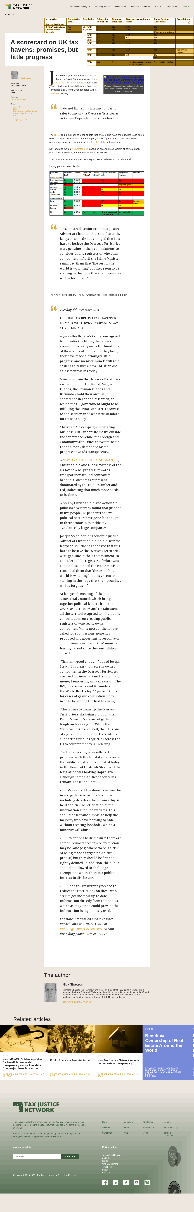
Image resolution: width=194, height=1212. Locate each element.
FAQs (125, 1133)
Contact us (148, 1122)
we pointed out (80, 149)
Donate (185, 6)
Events (158, 6)
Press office (148, 1127)
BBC (56, 135)
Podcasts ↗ (128, 1122)
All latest (106, 1127)
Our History (107, 1133)
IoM (14, 115)
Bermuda (17, 107)
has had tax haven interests (71, 82)
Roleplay (72, 1175)
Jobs (145, 1133)
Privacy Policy (170, 1127)
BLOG (11, 14)
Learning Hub (101, 6)
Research (119, 6)
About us (170, 6)
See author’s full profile (77, 1002)
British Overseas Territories (25, 111)
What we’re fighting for (80, 6)
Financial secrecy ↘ (20, 99)
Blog (15, 109)
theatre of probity (95, 142)
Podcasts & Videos (139, 6)
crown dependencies (22, 113)
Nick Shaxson (26, 78)
